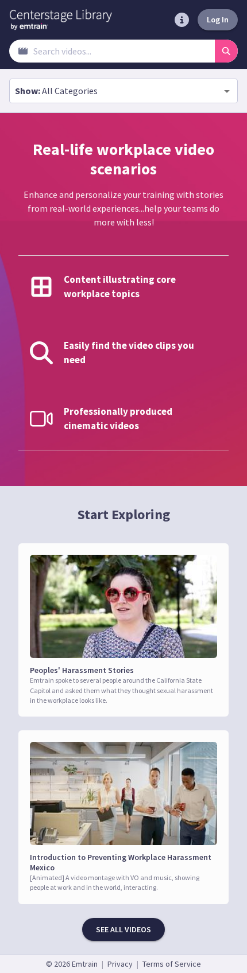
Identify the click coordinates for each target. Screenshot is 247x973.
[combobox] (123, 91)
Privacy (120, 964)
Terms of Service (171, 964)
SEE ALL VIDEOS (123, 929)
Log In (218, 19)
